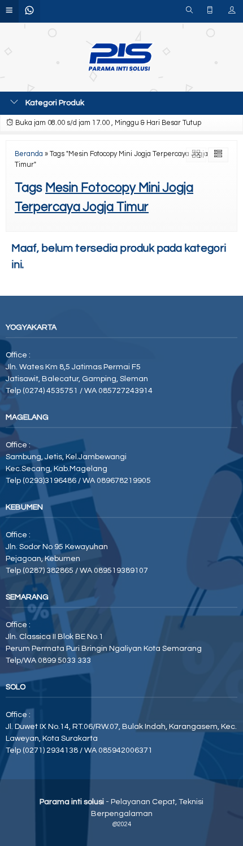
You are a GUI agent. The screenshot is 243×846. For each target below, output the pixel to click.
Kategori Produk (54, 103)
